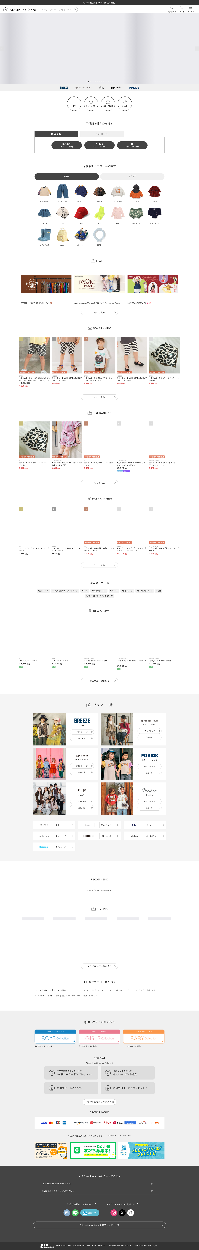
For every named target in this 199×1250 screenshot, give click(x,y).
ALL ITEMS (108, 106)
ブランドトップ (82, 718)
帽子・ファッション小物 (71, 1070)
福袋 (57, 1070)
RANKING (91, 106)
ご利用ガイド (112, 1209)
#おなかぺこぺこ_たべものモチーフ (99, 582)
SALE (124, 106)
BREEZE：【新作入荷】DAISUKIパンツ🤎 (36, 289)
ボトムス (47, 1064)
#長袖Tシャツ (43, 577)
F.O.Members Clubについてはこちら (99, 1137)
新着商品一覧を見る (100, 667)
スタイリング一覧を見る (99, 1040)
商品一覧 (81, 725)
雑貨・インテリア (90, 1070)
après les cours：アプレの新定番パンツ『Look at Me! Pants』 (97, 290)
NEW (74, 106)
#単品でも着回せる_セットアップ (65, 577)
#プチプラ (114, 577)
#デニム (85, 577)
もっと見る (99, 299)
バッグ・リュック (98, 1064)
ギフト (50, 1070)
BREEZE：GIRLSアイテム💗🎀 (139, 290)
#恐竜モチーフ (127, 577)
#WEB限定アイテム (99, 577)
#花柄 (158, 577)
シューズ (85, 1064)
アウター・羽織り (60, 1064)
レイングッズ (139, 1064)
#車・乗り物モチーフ (144, 577)
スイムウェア (39, 1070)
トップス (38, 1064)
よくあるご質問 (125, 1209)
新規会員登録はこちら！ (99, 1176)
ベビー (128, 1064)
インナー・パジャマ (115, 1064)
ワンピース (75, 1064)
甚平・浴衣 (151, 1064)
